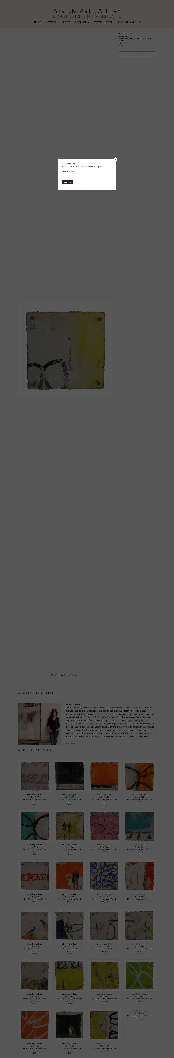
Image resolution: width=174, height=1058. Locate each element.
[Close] (115, 159)
